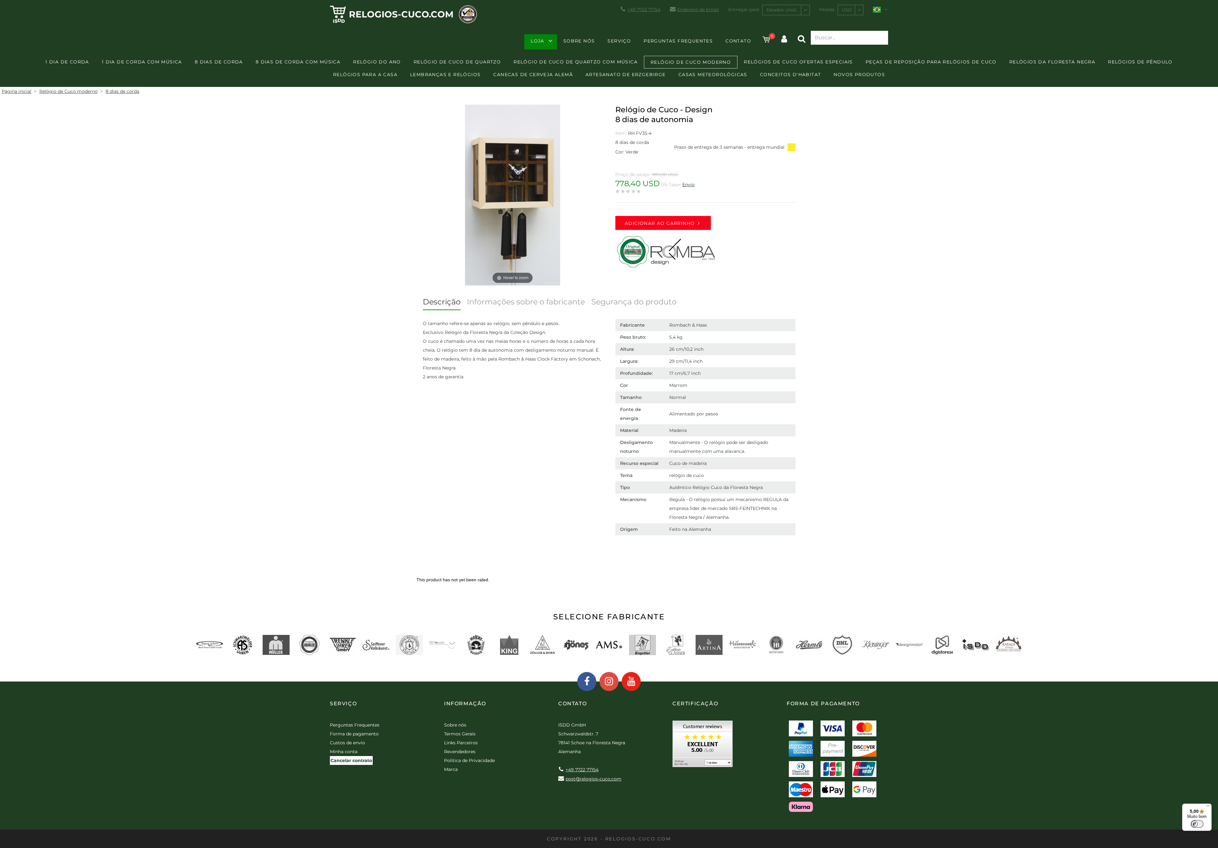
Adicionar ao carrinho (660, 223)
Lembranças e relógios (445, 74)
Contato (738, 41)
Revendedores (459, 751)
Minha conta (343, 751)
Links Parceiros (461, 743)
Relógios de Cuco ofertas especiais (798, 62)
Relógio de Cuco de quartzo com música (576, 62)
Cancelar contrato (351, 760)
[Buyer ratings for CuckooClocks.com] (702, 746)
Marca (451, 769)
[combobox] (786, 10)
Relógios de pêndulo (1140, 62)
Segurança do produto (634, 301)
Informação (465, 704)
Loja (537, 41)
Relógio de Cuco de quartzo (457, 62)
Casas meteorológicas (712, 74)
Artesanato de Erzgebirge (626, 74)
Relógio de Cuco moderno (691, 62)
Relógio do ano (377, 62)
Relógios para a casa (365, 74)
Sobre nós (579, 41)
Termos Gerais (459, 734)
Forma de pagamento (354, 734)
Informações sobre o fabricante (526, 301)
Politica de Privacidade (469, 760)
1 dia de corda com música (142, 62)
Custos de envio (347, 743)
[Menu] (1208, 807)
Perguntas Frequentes (678, 41)
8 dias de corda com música (298, 62)
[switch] (1197, 824)
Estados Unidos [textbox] (783, 10)
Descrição (442, 301)
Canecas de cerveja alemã (533, 74)
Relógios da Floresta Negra (1052, 62)
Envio (688, 184)
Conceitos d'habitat (790, 74)
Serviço (619, 41)
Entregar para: (744, 9)
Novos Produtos (859, 74)
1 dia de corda (67, 62)
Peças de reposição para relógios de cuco (931, 62)
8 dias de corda (219, 62)
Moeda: (827, 9)
